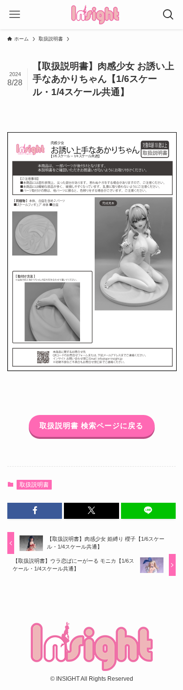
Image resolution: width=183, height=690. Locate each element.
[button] (34, 511)
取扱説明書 (34, 484)
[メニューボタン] (14, 14)
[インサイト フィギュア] (95, 14)
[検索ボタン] (168, 14)
